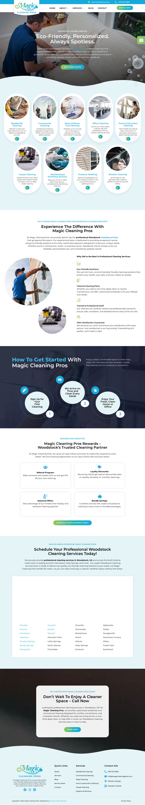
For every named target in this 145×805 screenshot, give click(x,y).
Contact (102, 8)
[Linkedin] (35, 790)
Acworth (52, 625)
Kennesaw (25, 633)
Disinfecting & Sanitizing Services (57, 175)
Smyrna (23, 629)
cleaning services (109, 237)
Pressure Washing (87, 174)
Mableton (24, 637)
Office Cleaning (100, 123)
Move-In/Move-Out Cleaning (72, 124)
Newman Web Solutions (58, 801)
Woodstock (25, 649)
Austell (51, 629)
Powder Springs (27, 641)
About (62, 8)
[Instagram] (30, 790)
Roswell (51, 633)
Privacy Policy (126, 801)
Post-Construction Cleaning (128, 124)
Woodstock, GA (79, 49)
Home (52, 8)
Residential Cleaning (17, 124)
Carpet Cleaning (27, 174)
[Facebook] (25, 790)
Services (77, 8)
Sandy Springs (26, 645)
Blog (91, 8)
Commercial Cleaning (44, 124)
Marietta (24, 625)
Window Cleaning (117, 174)
